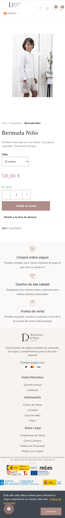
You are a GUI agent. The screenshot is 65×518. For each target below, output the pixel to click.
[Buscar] (40, 8)
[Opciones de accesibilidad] (9, 509)
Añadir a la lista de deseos (20, 217)
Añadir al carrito (26, 205)
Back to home (61, 123)
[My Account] (47, 8)
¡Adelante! (51, 511)
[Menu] (4, 5)
